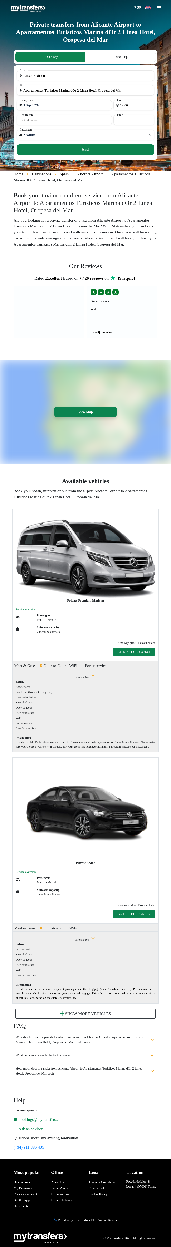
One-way (52, 57)
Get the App (22, 1200)
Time (120, 100)
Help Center (22, 1206)
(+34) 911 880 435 (29, 1147)
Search (85, 149)
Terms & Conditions (102, 1182)
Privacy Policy (98, 1188)
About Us (57, 1182)
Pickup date (27, 100)
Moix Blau (90, 1220)
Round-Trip (121, 57)
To (21, 85)
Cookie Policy (98, 1194)
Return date (26, 114)
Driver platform (61, 1200)
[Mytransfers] (27, 8)
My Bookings (23, 1188)
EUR (138, 7)
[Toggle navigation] (159, 9)
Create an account (25, 1194)
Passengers (26, 129)
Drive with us (60, 1194)
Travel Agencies (61, 1188)
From (23, 70)
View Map (85, 412)
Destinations (22, 1182)
